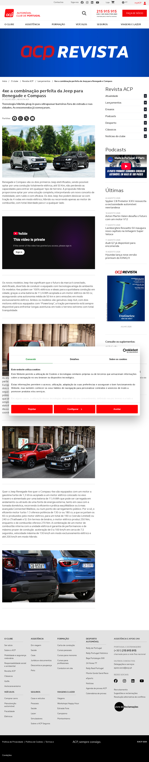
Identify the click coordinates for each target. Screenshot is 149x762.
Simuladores (36, 718)
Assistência (37, 638)
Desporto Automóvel (92, 640)
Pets (33, 670)
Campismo (62, 713)
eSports (89, 678)
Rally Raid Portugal (95, 668)
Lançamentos (44, 81)
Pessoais (35, 703)
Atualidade (125, 96)
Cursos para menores (67, 655)
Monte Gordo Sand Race (97, 673)
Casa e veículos (38, 698)
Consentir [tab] (31, 359)
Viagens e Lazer (66, 692)
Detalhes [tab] (74, 359)
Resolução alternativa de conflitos (129, 697)
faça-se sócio (134, 13)
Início (4, 81)
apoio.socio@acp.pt (123, 667)
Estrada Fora (63, 708)
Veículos (9, 692)
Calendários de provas (96, 693)
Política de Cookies (34, 741)
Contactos (58, 2)
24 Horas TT (91, 663)
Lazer (33, 713)
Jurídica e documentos (41, 660)
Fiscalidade (9, 711)
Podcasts (125, 116)
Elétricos (8, 716)
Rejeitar (32, 409)
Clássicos (125, 129)
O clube (14, 81)
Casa (33, 655)
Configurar (72, 409)
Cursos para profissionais (63, 662)
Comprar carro (11, 698)
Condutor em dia (65, 668)
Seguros (35, 692)
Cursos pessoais (64, 650)
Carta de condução (66, 645)
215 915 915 (107, 11)
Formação (63, 638)
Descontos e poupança (41, 665)
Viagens (61, 698)
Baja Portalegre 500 (95, 658)
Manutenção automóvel (10, 705)
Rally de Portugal (94, 648)
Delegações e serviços (124, 664)
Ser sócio (8, 645)
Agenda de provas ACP (96, 688)
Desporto (125, 122)
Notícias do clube (125, 136)
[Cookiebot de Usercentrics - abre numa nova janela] (125, 351)
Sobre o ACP (10, 650)
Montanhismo (63, 718)
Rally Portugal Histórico (97, 653)
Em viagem (36, 645)
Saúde (34, 650)
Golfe (6, 681)
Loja (108, 2)
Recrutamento (121, 689)
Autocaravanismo (12, 686)
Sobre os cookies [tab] (118, 359)
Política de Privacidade (12, 741)
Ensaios (125, 109)
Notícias (90, 683)
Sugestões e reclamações (126, 693)
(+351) (125, 650)
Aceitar (117, 409)
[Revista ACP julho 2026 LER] (126, 295)
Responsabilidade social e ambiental (15, 664)
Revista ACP (27, 81)
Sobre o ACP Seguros (40, 723)
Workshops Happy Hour (68, 703)
